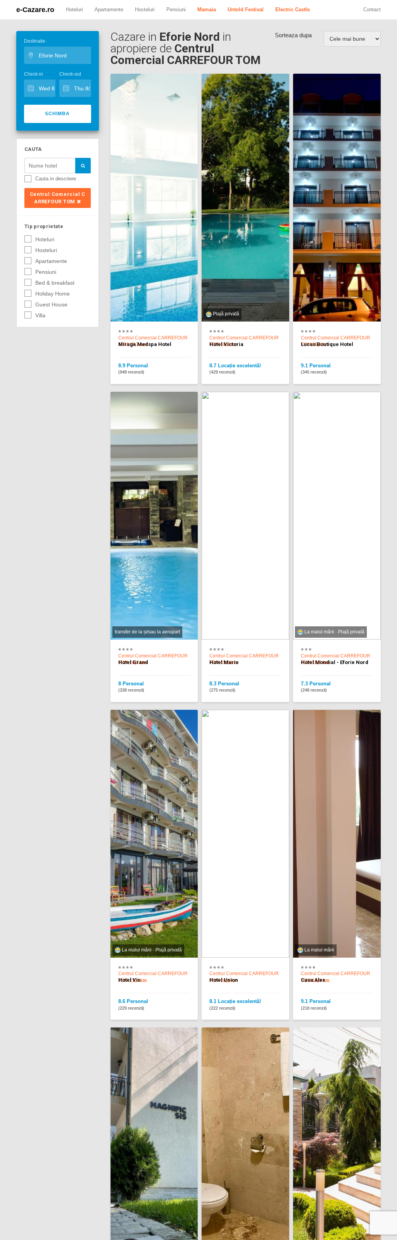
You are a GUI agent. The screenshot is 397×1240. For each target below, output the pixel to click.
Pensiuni (176, 9)
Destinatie (34, 41)
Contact (372, 9)
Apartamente (109, 9)
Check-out (70, 74)
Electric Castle (292, 9)
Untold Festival (246, 9)
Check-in (33, 74)
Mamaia (206, 9)
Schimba (57, 113)
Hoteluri (74, 9)
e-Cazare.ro (35, 10)
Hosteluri (145, 9)
